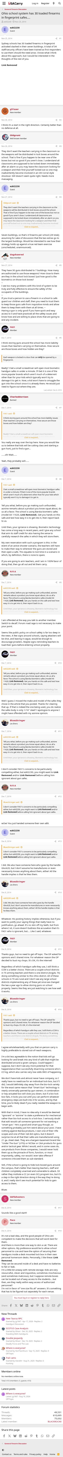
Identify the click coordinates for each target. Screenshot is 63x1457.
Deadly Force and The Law (17, 1343)
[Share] (56, 38)
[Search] (59, 3)
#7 (60, 407)
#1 (60, 38)
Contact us (6, 1454)
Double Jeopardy (14, 1338)
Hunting (9, 1363)
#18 (60, 1231)
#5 (60, 265)
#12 (60, 796)
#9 (60, 582)
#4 (60, 197)
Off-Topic (10, 1353)
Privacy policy (35, 1454)
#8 (60, 479)
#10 (60, 663)
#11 (60, 731)
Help (46, 1454)
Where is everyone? (16, 1347)
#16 (60, 1009)
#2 (60, 120)
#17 (60, 1208)
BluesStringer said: (11, 802)
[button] (3, 1450)
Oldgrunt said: (9, 203)
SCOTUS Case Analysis (17, 1328)
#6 (60, 338)
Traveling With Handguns (17, 1334)
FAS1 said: (7, 413)
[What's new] (54, 3)
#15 (60, 949)
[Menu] (4, 3)
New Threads (9, 1313)
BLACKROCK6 (55, 1421)
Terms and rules (20, 1454)
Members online (11, 1371)
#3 (60, 146)
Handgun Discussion (15, 1324)
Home (52, 1454)
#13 (60, 841)
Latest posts (8, 1389)
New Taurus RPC (14, 1318)
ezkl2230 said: (9, 588)
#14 (60, 892)
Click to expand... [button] (31, 226)
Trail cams (11, 1357)
